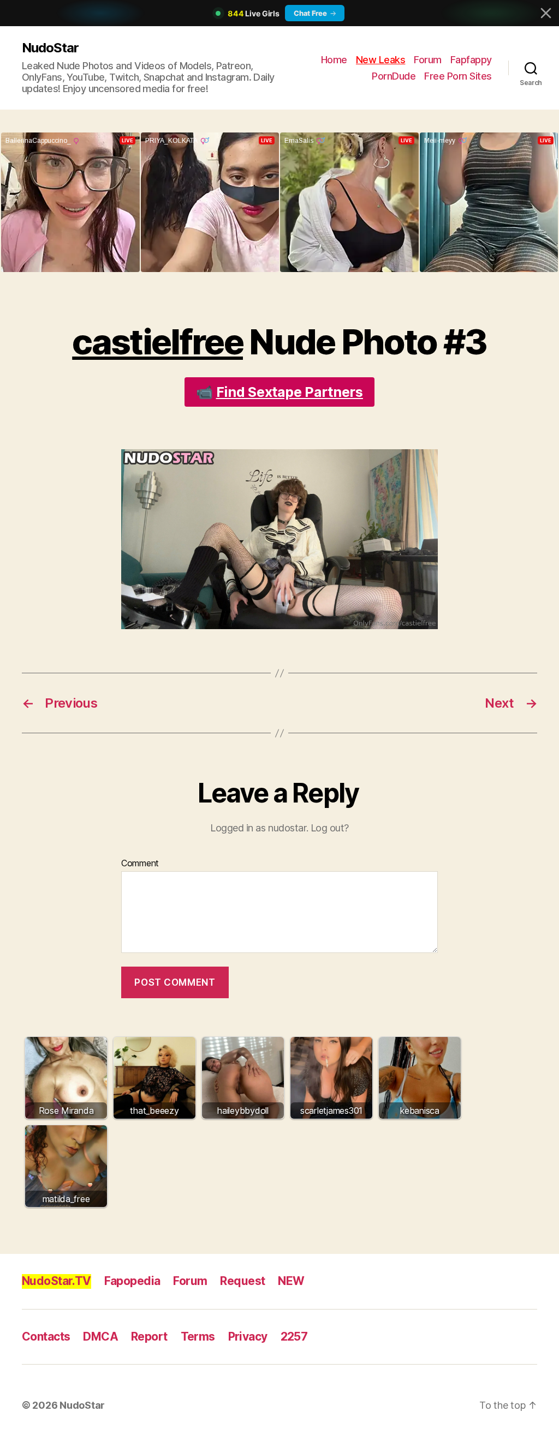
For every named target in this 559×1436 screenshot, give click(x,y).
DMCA (100, 1336)
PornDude (393, 76)
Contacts (46, 1336)
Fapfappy (471, 59)
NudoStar (50, 48)
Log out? (330, 828)
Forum (428, 59)
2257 (294, 1336)
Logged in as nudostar (258, 828)
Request (242, 1281)
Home (334, 59)
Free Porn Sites (458, 76)
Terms (198, 1336)
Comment (140, 863)
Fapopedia (132, 1281)
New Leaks (381, 59)
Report (149, 1336)
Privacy (247, 1336)
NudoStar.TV (56, 1281)
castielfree (157, 342)
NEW (291, 1281)
